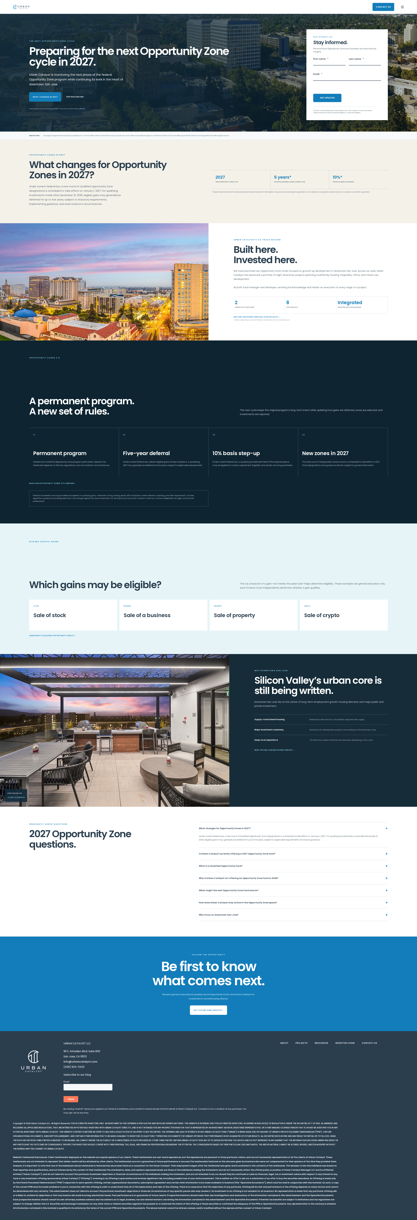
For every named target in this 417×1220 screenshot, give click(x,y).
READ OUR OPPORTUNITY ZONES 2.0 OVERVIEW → (52, 483)
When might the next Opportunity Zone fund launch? (293, 890)
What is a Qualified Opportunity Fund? (293, 866)
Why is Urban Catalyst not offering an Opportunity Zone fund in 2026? (293, 878)
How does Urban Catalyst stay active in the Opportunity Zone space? (293, 902)
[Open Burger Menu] (402, 7)
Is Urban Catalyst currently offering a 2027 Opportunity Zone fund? (293, 853)
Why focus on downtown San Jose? (293, 914)
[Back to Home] (21, 7)
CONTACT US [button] (383, 6)
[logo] (33, 1061)
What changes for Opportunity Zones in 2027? (293, 828)
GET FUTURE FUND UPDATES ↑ (208, 1010)
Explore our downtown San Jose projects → (257, 317)
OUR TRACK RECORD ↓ (75, 97)
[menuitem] (284, 1043)
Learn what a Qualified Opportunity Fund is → (52, 635)
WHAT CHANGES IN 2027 (45, 97)
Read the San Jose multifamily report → (274, 750)
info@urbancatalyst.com (80, 1062)
